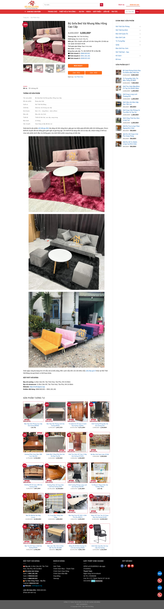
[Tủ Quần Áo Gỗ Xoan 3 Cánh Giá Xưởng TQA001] (77, 411)
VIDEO (88, 11)
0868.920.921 (85, 53)
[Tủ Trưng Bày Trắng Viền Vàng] (55, 503)
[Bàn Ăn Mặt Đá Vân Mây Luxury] (33, 503)
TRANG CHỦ (52, 11)
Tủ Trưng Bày (120, 41)
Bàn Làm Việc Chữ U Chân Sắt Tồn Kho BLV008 (55, 546)
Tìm (137, 11)
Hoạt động (56, 576)
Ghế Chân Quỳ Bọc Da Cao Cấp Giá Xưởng (99, 546)
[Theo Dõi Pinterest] (128, 566)
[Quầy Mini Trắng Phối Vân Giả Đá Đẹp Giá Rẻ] (55, 442)
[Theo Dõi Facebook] (122, 566)
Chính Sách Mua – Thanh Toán (63, 568)
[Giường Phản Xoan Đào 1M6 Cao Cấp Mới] (33, 442)
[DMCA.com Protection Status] (97, 581)
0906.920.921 (41, 590)
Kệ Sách (118, 55)
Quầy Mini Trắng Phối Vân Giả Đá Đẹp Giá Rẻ (55, 455)
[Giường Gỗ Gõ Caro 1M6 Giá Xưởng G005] (33, 473)
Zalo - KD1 (76, 73)
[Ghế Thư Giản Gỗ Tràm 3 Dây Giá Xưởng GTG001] (77, 442)
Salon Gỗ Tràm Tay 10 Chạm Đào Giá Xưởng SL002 (99, 516)
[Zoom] (26, 60)
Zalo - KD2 (93, 73)
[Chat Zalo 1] (159, 573)
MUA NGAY (78, 66)
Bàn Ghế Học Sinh (122, 48)
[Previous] (26, 42)
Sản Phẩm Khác (35, 17)
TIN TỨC (114, 11)
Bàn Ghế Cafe (120, 37)
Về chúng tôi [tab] (33, 88)
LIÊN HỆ (106, 11)
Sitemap (56, 578)
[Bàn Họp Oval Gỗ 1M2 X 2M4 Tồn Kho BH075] (77, 503)
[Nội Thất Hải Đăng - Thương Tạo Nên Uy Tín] (31, 4)
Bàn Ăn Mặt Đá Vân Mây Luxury (33, 516)
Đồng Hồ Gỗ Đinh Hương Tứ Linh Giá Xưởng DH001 (77, 546)
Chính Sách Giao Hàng (61, 571)
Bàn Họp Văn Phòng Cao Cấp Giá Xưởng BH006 (33, 424)
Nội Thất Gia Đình (122, 30)
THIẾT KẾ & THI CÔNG (67, 11)
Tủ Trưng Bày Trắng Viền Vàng (55, 516)
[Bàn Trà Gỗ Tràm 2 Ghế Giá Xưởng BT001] (33, 534)
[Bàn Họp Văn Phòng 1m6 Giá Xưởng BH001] (55, 411)
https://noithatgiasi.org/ (37, 387)
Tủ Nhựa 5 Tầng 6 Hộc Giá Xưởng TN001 (100, 485)
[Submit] (101, 4)
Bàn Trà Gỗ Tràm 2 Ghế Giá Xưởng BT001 (33, 546)
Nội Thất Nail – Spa (122, 52)
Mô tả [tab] (25, 88)
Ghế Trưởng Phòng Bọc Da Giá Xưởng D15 (100, 424)
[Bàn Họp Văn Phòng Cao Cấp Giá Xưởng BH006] (33, 411)
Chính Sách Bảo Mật (60, 573)
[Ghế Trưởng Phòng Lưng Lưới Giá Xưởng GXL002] (77, 473)
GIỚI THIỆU (97, 11)
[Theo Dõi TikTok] (125, 566)
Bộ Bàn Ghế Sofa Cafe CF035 (100, 454)
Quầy (117, 45)
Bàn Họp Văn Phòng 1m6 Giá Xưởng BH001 (55, 424)
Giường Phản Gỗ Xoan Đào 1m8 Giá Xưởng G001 (55, 485)
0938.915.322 (134, 5)
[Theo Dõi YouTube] (132, 566)
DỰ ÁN (81, 11)
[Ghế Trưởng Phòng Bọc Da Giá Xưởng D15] (100, 411)
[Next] (62, 42)
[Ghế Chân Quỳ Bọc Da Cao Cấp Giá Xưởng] (100, 534)
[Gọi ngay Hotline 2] (159, 594)
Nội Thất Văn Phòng (122, 26)
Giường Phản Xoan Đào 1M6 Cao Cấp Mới (33, 455)
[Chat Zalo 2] (159, 587)
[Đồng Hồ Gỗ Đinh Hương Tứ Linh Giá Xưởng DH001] (77, 534)
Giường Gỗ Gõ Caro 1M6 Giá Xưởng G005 (33, 485)
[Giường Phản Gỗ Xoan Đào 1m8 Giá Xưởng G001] (55, 473)
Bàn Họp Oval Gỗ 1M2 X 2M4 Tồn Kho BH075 (78, 516)
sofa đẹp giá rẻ (91, 371)
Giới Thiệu (57, 566)
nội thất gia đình (43, 128)
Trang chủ (26, 17)
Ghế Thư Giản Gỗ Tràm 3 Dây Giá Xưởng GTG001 (78, 455)
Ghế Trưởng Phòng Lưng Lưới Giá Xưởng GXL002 (77, 485)
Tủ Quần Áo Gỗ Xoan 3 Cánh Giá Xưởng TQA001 (77, 424)
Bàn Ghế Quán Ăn (122, 34)
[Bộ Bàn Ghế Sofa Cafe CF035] (100, 442)
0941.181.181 (85, 56)
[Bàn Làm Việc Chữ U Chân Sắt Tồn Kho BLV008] (55, 534)
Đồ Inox (118, 59)
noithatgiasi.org (37, 585)
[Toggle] (140, 26)
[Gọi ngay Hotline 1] (159, 580)
